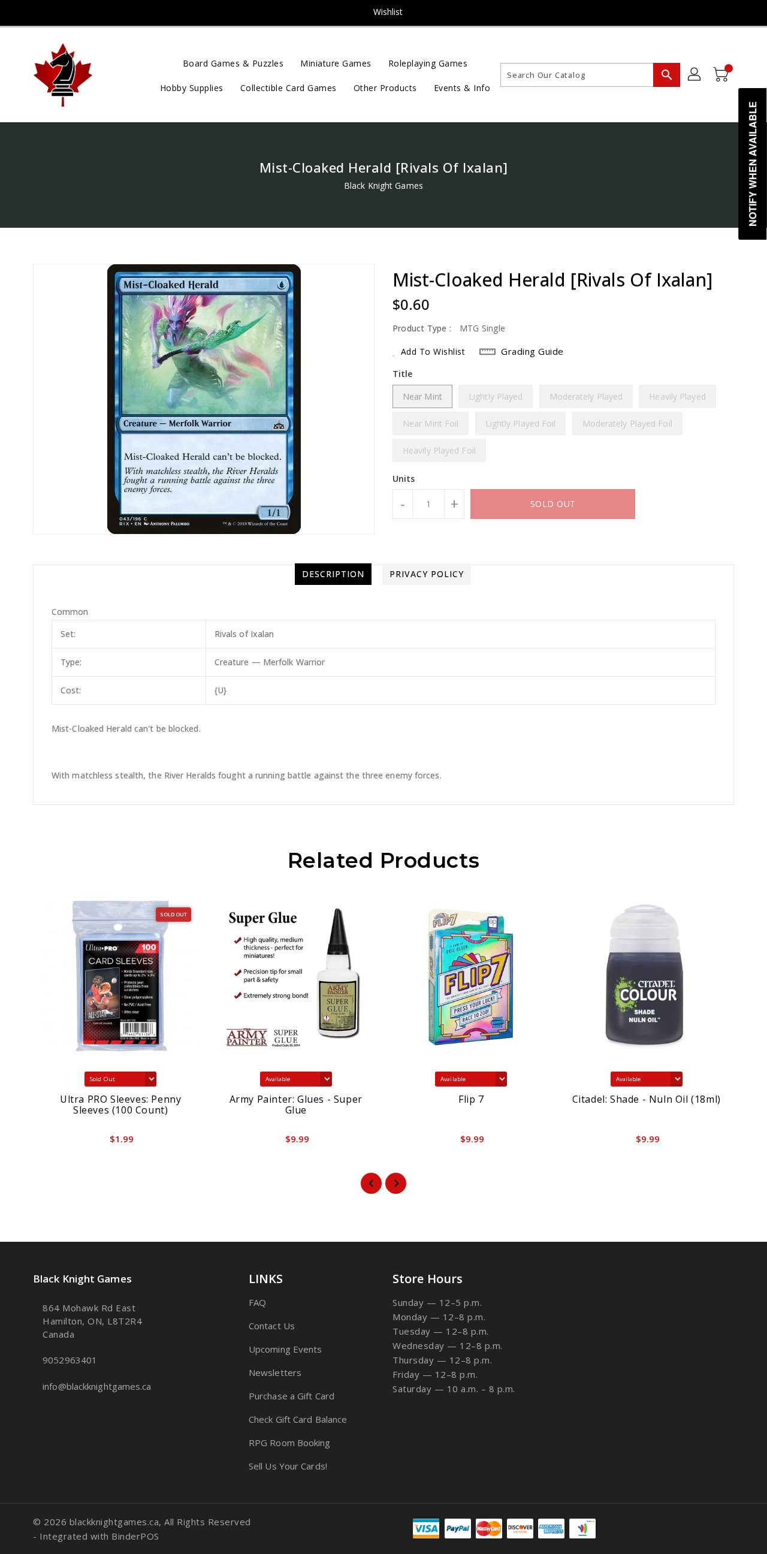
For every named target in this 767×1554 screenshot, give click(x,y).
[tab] (333, 574)
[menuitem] (233, 62)
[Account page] (695, 75)
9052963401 (70, 1360)
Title (402, 373)
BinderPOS (135, 1536)
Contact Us (272, 1326)
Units (403, 479)
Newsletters (275, 1372)
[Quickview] (52, 1143)
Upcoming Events (285, 1349)
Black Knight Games (383, 185)
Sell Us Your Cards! (288, 1466)
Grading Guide (532, 351)
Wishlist (388, 11)
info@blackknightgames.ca (97, 1386)
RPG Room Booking (290, 1443)
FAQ (257, 1302)
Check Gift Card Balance (298, 1419)
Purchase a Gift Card (291, 1396)
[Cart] (722, 75)
